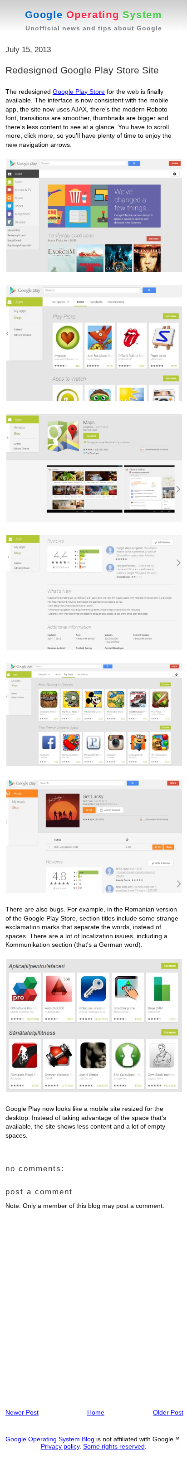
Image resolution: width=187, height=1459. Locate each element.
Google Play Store (79, 91)
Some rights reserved (114, 1446)
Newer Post (22, 1412)
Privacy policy (60, 1446)
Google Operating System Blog (49, 1439)
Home (95, 1412)
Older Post (168, 1412)
